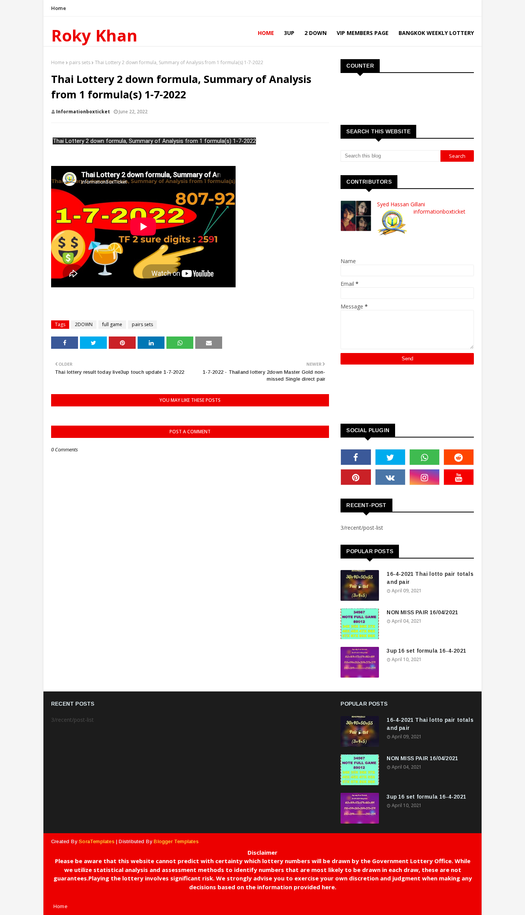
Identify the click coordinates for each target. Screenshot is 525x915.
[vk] (390, 477)
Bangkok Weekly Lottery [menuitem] (436, 32)
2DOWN (84, 324)
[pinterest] (356, 477)
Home (58, 8)
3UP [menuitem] (289, 32)
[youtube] (459, 477)
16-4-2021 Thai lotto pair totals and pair (430, 578)
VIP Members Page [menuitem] (363, 32)
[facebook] (356, 457)
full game (112, 324)
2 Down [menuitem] (315, 32)
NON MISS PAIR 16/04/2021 (422, 612)
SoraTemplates (97, 841)
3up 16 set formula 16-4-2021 (426, 651)
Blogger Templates (176, 841)
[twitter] (390, 457)
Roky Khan (94, 35)
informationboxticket (83, 111)
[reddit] (459, 457)
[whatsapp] (424, 457)
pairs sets (79, 62)
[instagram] (424, 477)
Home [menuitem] (266, 32)
